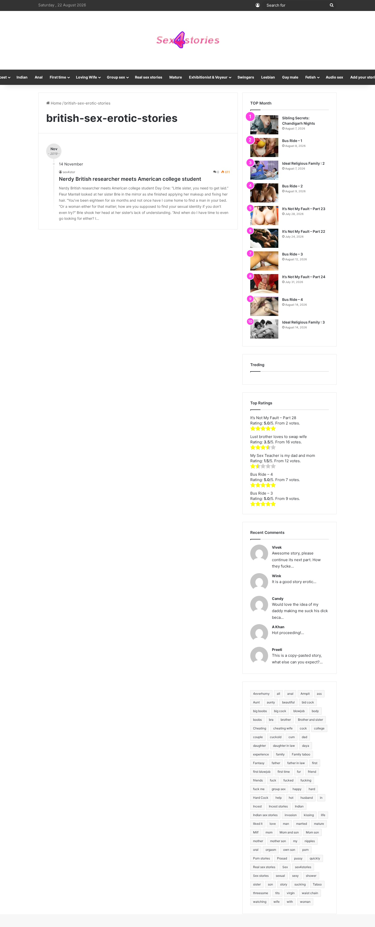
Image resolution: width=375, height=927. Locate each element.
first (314, 763)
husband (307, 798)
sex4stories (303, 867)
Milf (255, 832)
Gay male (290, 77)
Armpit (305, 694)
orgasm (271, 850)
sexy (295, 876)
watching (259, 902)
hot (291, 798)
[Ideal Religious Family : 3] (264, 329)
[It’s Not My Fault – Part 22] (264, 238)
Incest (257, 806)
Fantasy (259, 763)
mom (269, 832)
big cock (280, 711)
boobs (257, 720)
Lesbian (268, 77)
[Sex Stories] (187, 40)
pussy (298, 858)
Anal (39, 77)
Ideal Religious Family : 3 (303, 322)
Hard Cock (260, 798)
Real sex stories (148, 77)
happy (297, 789)
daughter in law (284, 746)
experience (261, 754)
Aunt (256, 702)
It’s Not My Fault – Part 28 (273, 417)
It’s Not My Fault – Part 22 (303, 231)
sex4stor (69, 172)
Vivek (277, 547)
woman (305, 902)
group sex (278, 789)
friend (312, 772)
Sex (285, 867)
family (280, 754)
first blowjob (261, 772)
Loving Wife (86, 77)
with (290, 902)
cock (303, 728)
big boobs (260, 711)
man (286, 824)
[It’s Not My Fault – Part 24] (264, 283)
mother (258, 841)
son (270, 884)
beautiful (288, 702)
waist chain (310, 893)
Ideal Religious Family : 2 (303, 163)
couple (258, 737)
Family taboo (301, 754)
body (315, 711)
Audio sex (334, 77)
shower (311, 876)
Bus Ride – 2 (292, 186)
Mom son (312, 832)
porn (305, 850)
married (301, 824)
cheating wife (283, 728)
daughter (259, 746)
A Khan (278, 627)
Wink (276, 576)
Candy (277, 598)
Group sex (116, 77)
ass (319, 694)
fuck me (259, 789)
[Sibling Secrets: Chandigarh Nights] (264, 124)
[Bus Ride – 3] (264, 261)
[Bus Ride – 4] (264, 306)
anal (290, 694)
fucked (288, 780)
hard (312, 789)
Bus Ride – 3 (292, 254)
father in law (296, 763)
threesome (260, 893)
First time (58, 77)
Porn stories (261, 858)
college (319, 728)
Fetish (310, 77)
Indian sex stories (265, 815)
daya (305, 746)
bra (271, 720)
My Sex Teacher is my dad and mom (282, 455)
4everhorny (261, 694)
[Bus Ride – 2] (264, 192)
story (283, 884)
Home (55, 103)
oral (255, 850)
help (279, 798)
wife (276, 902)
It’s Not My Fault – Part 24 (303, 277)
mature (319, 824)
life (323, 815)
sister (257, 884)
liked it (257, 824)
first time (284, 772)
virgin (291, 893)
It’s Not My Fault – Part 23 (303, 209)
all (278, 694)
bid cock (308, 702)
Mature (175, 77)
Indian (22, 77)
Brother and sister (310, 720)
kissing (309, 815)
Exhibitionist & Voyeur (208, 77)
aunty (271, 702)
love (273, 824)
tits (277, 893)
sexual (280, 876)
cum (292, 737)
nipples (310, 841)
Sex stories (261, 876)
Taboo (317, 884)
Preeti (277, 649)
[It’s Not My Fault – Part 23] (264, 215)
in (321, 798)
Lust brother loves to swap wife (278, 436)
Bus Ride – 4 (292, 299)
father (276, 763)
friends (258, 780)
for (299, 772)
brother (286, 720)
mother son (278, 841)
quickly (315, 858)
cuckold (275, 737)
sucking (300, 884)
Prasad (282, 858)
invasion (291, 815)
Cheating (259, 728)
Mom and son (289, 832)
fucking (306, 780)
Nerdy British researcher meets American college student (130, 179)
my (295, 841)
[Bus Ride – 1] (264, 147)
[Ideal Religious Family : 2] (264, 170)
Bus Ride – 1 (292, 140)
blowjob (299, 711)
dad (304, 737)
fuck (273, 780)
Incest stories (278, 806)
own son (289, 850)
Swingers (246, 77)
